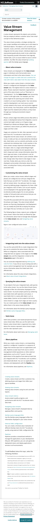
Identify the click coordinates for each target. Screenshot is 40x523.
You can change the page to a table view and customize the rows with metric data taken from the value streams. (20, 77)
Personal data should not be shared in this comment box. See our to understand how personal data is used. (21, 483)
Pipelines (29, 366)
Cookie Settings (12, 520)
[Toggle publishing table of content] (36, 6)
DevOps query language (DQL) (15, 311)
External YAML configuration (14, 423)
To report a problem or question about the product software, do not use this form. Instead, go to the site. (21, 476)
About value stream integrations (16, 276)
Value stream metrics (11, 396)
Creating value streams (12, 377)
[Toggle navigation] (38, 2)
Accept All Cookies (26, 520)
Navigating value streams (13, 406)
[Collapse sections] (33, 6)
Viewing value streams (12, 387)
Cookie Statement (26, 514)
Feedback (33, 25)
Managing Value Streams (16, 6)
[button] (4, 67)
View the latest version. (31, 19)
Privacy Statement (13, 482)
